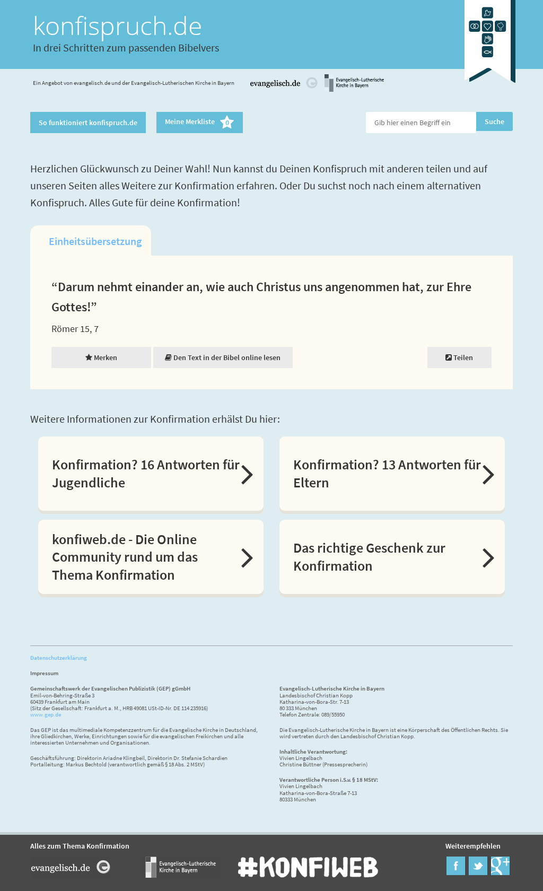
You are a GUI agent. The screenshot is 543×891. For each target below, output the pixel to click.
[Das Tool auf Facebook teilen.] (455, 872)
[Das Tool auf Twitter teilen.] (478, 872)
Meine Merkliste (197, 122)
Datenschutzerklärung (58, 657)
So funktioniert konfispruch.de (88, 122)
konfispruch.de (117, 25)
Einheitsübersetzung (95, 241)
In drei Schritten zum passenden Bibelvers (126, 47)
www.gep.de (45, 714)
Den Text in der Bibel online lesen (226, 357)
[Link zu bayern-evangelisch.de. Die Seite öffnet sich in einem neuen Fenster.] (354, 90)
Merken (104, 357)
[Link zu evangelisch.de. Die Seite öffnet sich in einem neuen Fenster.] (284, 90)
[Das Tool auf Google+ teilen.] (500, 872)
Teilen (462, 357)
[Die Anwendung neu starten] (490, 84)
